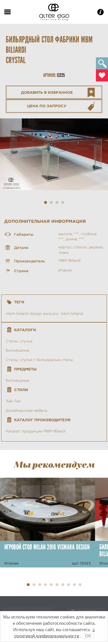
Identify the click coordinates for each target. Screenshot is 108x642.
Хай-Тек (13, 401)
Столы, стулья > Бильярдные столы (39, 360)
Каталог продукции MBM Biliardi (36, 431)
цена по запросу (47, 106)
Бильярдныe (17, 380)
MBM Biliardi (69, 260)
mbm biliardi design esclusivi (32, 313)
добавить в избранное (47, 92)
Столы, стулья (19, 341)
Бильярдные (17, 350)
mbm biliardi (71, 313)
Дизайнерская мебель (27, 410)
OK (88, 635)
